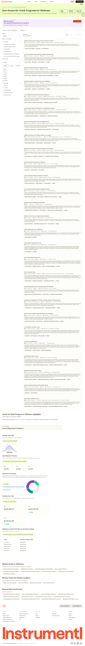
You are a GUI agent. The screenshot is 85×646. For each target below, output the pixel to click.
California (5, 76)
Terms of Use (26, 643)
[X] (75, 643)
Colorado (5, 78)
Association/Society (7, 90)
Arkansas (5, 72)
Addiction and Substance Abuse (9, 46)
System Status (32, 643)
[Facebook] (72, 643)
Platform (29, 1)
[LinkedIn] (81, 643)
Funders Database (64, 606)
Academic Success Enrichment (9, 44)
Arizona (5, 74)
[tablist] (11, 66)
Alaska (5, 69)
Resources (52, 1)
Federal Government (7, 94)
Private (5, 85)
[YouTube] (78, 643)
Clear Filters (9, 38)
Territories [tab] (18, 65)
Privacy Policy (20, 643)
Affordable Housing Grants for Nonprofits (11, 53)
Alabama (5, 70)
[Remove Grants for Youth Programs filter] (17, 30)
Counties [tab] (11, 65)
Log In (72, 1)
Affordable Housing (7, 51)
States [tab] (5, 65)
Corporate (6, 87)
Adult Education (7, 49)
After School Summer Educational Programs (12, 56)
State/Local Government (8, 92)
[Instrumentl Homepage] (6, 2)
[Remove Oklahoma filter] (24, 30)
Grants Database (43, 1)
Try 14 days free (79, 1)
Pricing (36, 1)
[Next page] (82, 35)
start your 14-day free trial (20, 419)
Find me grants (78, 21)
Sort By (3, 33)
